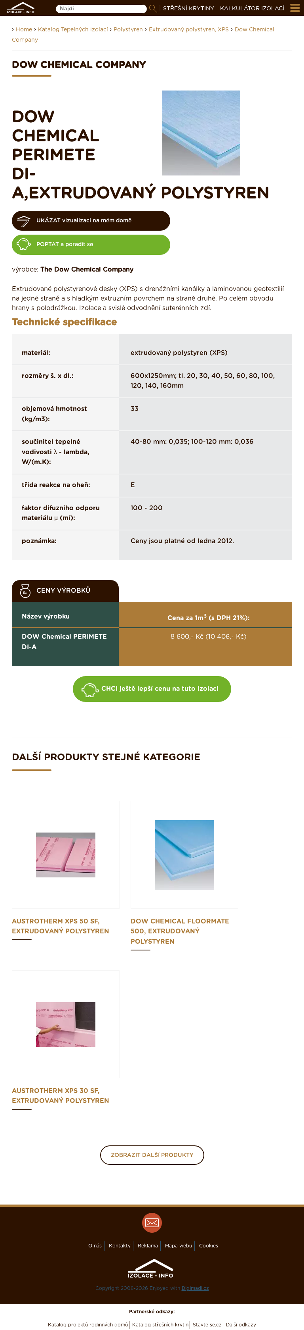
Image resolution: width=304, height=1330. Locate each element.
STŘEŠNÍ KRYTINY (188, 9)
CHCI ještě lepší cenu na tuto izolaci (159, 689)
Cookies (208, 1245)
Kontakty (120, 1245)
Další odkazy (241, 1324)
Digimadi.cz (195, 1288)
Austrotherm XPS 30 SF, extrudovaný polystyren (60, 1096)
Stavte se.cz (207, 1324)
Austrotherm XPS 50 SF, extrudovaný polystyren (60, 926)
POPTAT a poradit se (64, 244)
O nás (95, 1245)
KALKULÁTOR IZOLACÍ (252, 9)
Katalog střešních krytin (160, 1324)
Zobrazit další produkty (152, 1155)
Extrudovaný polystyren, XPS (189, 30)
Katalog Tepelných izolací (74, 30)
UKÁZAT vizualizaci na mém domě (83, 221)
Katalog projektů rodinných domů (88, 1324)
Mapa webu (178, 1245)
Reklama (148, 1245)
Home (24, 30)
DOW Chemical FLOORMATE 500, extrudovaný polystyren (180, 931)
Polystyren (128, 30)
